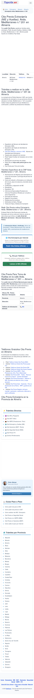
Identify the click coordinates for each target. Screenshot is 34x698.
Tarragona (8, 651)
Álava (6, 545)
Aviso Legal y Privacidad (21, 684)
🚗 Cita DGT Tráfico (10, 418)
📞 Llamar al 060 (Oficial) (17, 264)
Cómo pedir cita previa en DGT (14, 509)
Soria (6, 649)
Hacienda (23, 680)
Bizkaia (7, 561)
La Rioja (7, 635)
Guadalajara (8, 596)
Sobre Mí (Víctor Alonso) (7, 684)
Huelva (7, 598)
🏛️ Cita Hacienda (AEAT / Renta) (14, 427)
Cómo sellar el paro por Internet (14, 524)
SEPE (18, 682)
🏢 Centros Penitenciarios (12, 435)
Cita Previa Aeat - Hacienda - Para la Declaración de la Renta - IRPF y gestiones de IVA (18, 385)
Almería (20, 9)
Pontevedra (8, 633)
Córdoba (7, 580)
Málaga (7, 617)
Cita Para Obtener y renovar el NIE (15, 151)
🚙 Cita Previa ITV (10, 433)
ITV (22, 682)
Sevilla (7, 646)
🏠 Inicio (5, 9)
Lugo (6, 612)
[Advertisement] (17, 53)
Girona (7, 590)
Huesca (7, 601)
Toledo (7, 656)
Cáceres (7, 567)
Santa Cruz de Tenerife (11, 641)
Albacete (7, 538)
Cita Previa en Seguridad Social (14, 515)
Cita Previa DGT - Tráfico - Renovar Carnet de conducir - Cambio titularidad (18, 375)
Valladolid (7, 662)
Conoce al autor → (17, 493)
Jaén (6, 604)
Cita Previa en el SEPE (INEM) (13, 518)
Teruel (7, 654)
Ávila (6, 551)
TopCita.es (8, 688)
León (6, 606)
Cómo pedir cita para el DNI (13, 507)
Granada (7, 593)
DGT (17, 680)
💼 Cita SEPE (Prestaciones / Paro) (15, 421)
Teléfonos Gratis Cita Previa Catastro (21, 369)
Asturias (7, 548)
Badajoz (7, 553)
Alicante (7, 540)
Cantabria (8, 572)
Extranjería (13, 9)
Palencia (7, 627)
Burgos (7, 564)
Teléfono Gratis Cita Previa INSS (18, 362)
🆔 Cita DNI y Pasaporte (12, 416)
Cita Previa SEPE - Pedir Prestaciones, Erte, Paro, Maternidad (15, 372)
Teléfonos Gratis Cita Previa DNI (20, 367)
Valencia (7, 659)
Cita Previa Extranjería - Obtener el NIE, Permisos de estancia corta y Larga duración (18, 380)
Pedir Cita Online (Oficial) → (17, 246)
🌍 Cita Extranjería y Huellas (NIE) (15, 424)
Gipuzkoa (7, 588)
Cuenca (7, 585)
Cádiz (6, 569)
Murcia (7, 619)
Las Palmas (8, 630)
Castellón (7, 575)
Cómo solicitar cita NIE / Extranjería (15, 512)
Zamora (7, 664)
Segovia (7, 643)
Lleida (6, 609)
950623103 (22, 77)
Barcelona (8, 559)
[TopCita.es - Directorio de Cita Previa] (10, 2)
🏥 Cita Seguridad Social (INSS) (14, 430)
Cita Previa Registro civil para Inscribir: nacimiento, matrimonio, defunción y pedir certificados (18, 391)
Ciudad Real (8, 577)
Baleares (7, 556)
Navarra (7, 622)
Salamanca (8, 638)
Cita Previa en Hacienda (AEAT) (14, 521)
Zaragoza (7, 667)
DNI (14, 680)
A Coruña (7, 582)
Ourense (7, 625)
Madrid (7, 614)
